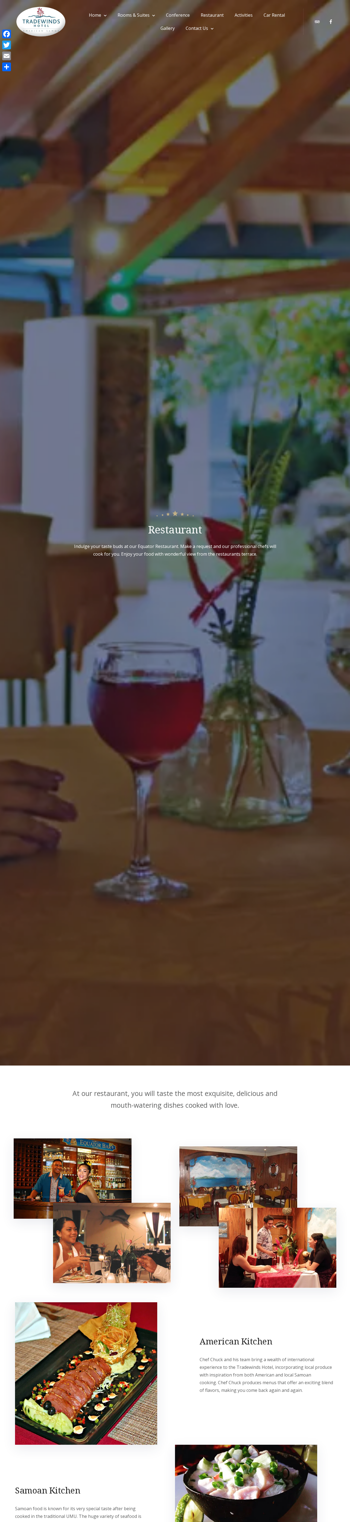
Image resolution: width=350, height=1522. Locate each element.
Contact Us (197, 28)
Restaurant (212, 15)
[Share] (6, 66)
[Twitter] (6, 44)
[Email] (6, 55)
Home (95, 15)
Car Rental (274, 15)
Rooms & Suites (134, 15)
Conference (178, 15)
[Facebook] (6, 33)
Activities (244, 15)
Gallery (168, 28)
